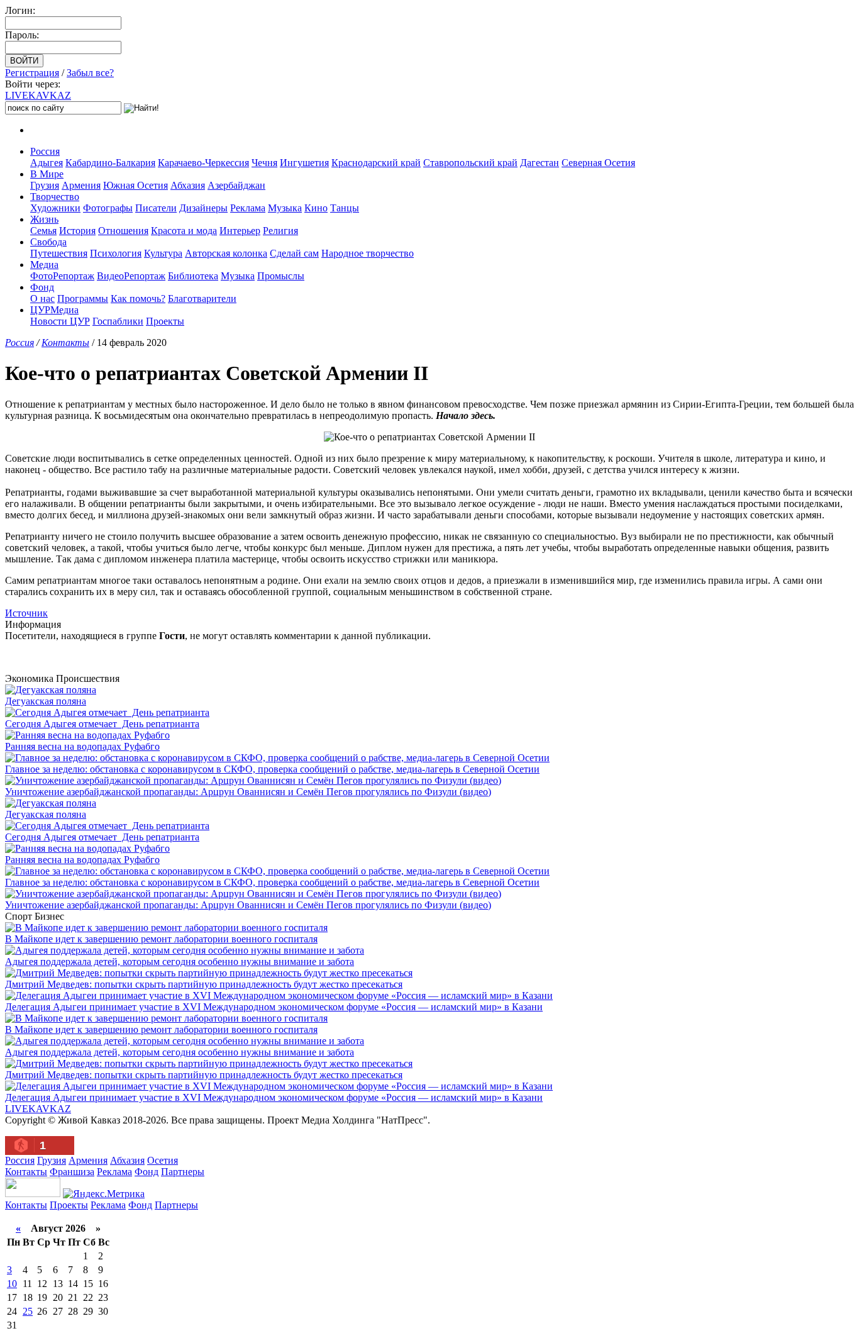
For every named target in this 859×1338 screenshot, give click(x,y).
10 (12, 1283)
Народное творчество (367, 253)
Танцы (344, 208)
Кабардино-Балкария (110, 162)
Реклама (247, 208)
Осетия (162, 1160)
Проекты (165, 321)
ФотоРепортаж (62, 275)
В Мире (47, 174)
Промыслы (280, 275)
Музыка (285, 208)
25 (28, 1311)
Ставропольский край (470, 162)
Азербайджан (236, 185)
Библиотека (193, 275)
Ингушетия (304, 162)
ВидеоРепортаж (131, 275)
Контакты (65, 342)
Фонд (42, 287)
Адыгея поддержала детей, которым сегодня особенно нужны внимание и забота (179, 961)
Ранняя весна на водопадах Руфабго (82, 746)
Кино (316, 208)
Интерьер (239, 230)
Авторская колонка (226, 253)
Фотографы (108, 208)
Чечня (264, 162)
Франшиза (72, 1171)
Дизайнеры (203, 208)
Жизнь (44, 219)
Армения (81, 185)
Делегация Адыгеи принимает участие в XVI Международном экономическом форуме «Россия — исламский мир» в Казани (274, 1006)
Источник (26, 613)
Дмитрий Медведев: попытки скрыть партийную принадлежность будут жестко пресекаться (203, 984)
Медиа (44, 264)
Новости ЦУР (60, 321)
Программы (82, 298)
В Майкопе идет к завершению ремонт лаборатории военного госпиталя (161, 939)
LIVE (38, 95)
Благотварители (202, 298)
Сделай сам (294, 253)
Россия (45, 151)
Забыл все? (90, 72)
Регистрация (32, 72)
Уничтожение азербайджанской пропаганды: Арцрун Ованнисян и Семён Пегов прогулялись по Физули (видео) (248, 791)
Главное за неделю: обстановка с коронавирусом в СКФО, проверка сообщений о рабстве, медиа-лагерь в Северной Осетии (272, 769)
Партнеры (182, 1171)
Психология (115, 253)
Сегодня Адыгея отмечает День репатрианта (102, 723)
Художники (55, 208)
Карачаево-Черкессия (203, 162)
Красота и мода (184, 230)
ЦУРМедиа (54, 309)
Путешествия (58, 253)
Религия (280, 230)
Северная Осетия (598, 162)
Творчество (54, 196)
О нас (42, 298)
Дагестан (539, 162)
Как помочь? (138, 298)
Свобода (48, 242)
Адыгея (46, 162)
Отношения (123, 230)
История (77, 230)
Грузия (44, 185)
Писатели (156, 208)
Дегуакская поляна (45, 701)
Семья (43, 230)
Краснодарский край (376, 162)
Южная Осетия (135, 185)
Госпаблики (117, 321)
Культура (163, 253)
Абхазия (187, 185)
